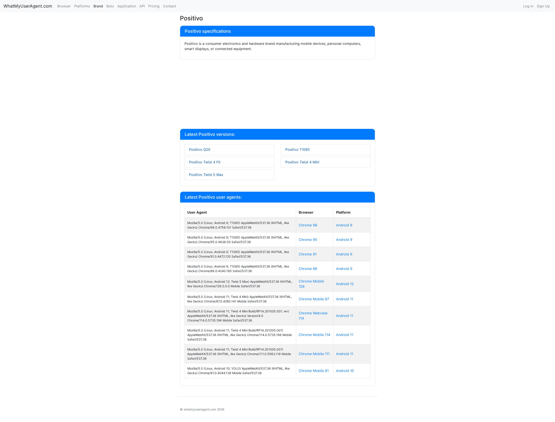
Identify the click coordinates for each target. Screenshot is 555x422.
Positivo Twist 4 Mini (302, 162)
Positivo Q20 (199, 149)
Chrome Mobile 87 (314, 299)
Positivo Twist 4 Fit (204, 162)
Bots (110, 6)
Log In (528, 6)
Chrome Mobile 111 (314, 354)
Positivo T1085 (297, 149)
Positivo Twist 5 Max (206, 174)
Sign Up (543, 6)
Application (126, 6)
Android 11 (344, 299)
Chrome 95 (308, 239)
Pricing (154, 6)
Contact (169, 6)
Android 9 (344, 225)
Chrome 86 (308, 268)
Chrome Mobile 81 (314, 370)
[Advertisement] (277, 95)
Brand (98, 6)
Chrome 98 (308, 225)
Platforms (82, 6)
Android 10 (345, 370)
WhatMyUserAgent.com (27, 6)
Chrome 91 (308, 254)
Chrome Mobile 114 (314, 335)
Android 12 (345, 284)
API (142, 6)
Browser (64, 6)
